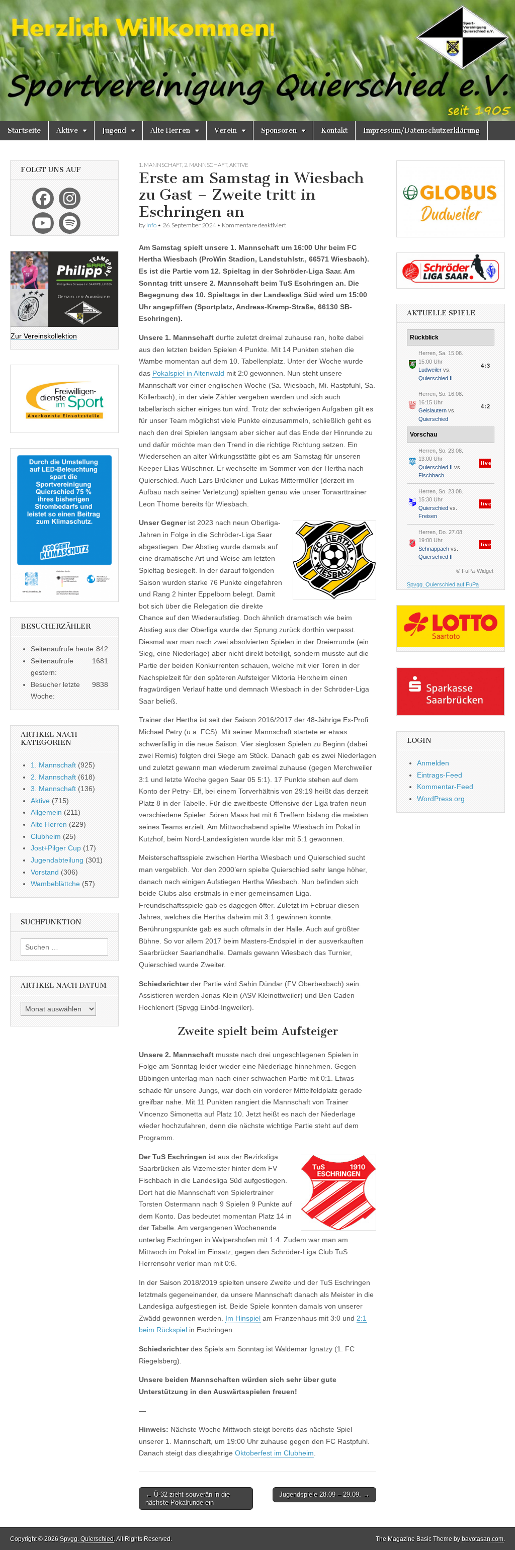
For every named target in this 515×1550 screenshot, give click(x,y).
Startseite (24, 130)
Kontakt (334, 130)
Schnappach (433, 549)
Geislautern (432, 410)
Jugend (114, 130)
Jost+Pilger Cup (56, 848)
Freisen (427, 516)
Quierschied (433, 419)
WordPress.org (441, 799)
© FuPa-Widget (474, 571)
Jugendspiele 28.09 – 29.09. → (324, 1494)
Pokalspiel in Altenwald (188, 373)
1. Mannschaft (160, 164)
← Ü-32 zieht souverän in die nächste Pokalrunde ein (187, 1498)
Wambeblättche (55, 884)
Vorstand (45, 872)
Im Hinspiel (243, 1318)
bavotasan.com (482, 1538)
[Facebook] (43, 198)
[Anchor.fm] (69, 223)
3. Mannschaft (53, 789)
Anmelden (433, 763)
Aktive (67, 130)
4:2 (485, 406)
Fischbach (431, 475)
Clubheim (46, 836)
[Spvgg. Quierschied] (257, 60)
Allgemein (46, 812)
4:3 (485, 366)
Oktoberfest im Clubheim (274, 1453)
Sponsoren (279, 130)
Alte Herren (170, 130)
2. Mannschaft (205, 164)
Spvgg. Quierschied (87, 1538)
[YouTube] (43, 223)
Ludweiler (430, 370)
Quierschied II (435, 378)
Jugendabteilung (57, 860)
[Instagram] (69, 198)
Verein (225, 130)
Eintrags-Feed (439, 775)
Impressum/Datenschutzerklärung (421, 130)
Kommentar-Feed (445, 787)
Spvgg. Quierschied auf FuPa (443, 584)
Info (151, 225)
